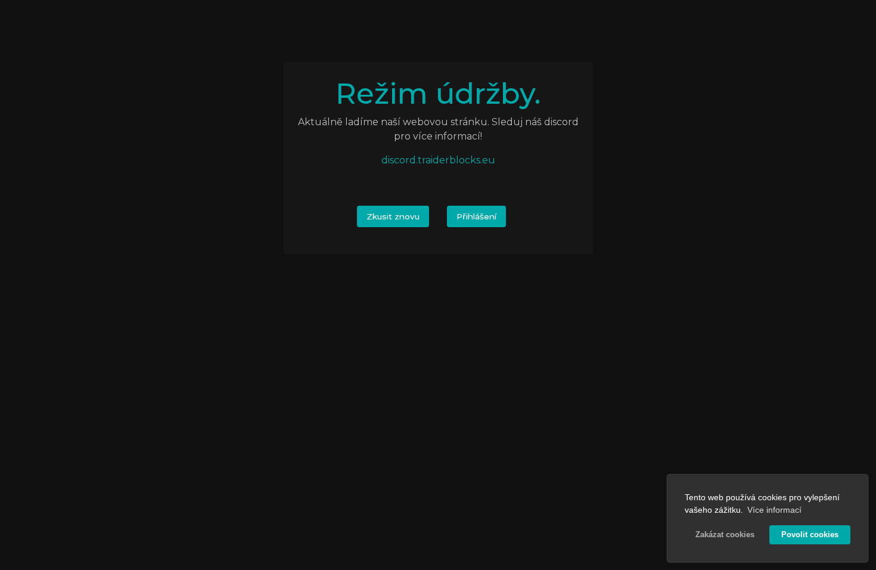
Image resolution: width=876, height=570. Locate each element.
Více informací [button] (774, 510)
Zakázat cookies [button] (724, 535)
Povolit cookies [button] (809, 535)
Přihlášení (476, 216)
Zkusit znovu (393, 216)
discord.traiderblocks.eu (438, 160)
